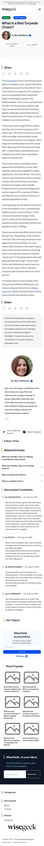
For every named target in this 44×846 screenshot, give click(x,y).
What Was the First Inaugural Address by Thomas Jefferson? (12, 689)
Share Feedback (34, 432)
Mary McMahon (21, 35)
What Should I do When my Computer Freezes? (31, 689)
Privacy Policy (6, 842)
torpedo (13, 80)
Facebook (8, 820)
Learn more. (33, 3)
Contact (7, 809)
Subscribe (22, 652)
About (6, 805)
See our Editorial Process (13, 431)
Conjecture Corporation (25, 839)
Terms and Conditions (19, 842)
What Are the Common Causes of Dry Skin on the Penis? (31, 713)
